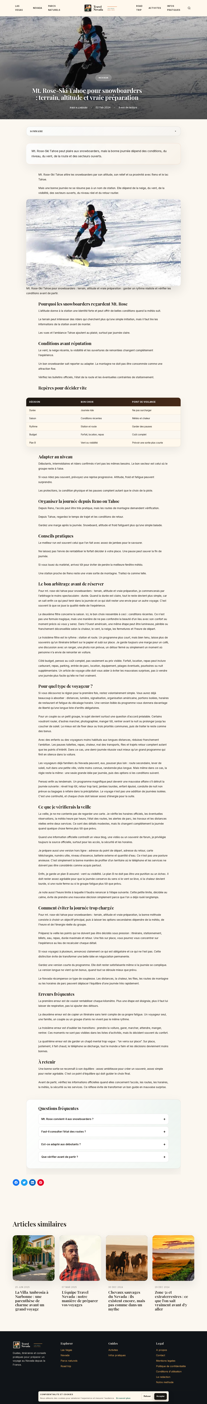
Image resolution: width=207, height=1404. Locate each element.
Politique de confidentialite (171, 1366)
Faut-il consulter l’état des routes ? (103, 1131)
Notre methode (165, 1382)
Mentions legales (165, 1360)
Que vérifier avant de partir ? (103, 1157)
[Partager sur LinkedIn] (32, 1182)
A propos (161, 1349)
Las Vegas (66, 1349)
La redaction (163, 1376)
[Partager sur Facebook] (16, 1182)
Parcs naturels (69, 1360)
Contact (160, 1355)
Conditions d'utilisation (169, 1371)
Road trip (66, 1366)
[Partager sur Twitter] (24, 1182)
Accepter (160, 1396)
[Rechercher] (189, 8)
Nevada (37, 8)
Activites (155, 8)
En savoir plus (123, 1398)
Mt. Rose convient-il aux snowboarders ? (103, 1119)
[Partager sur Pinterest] (40, 1182)
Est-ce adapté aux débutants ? (103, 1144)
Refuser (147, 1396)
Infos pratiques (117, 1355)
